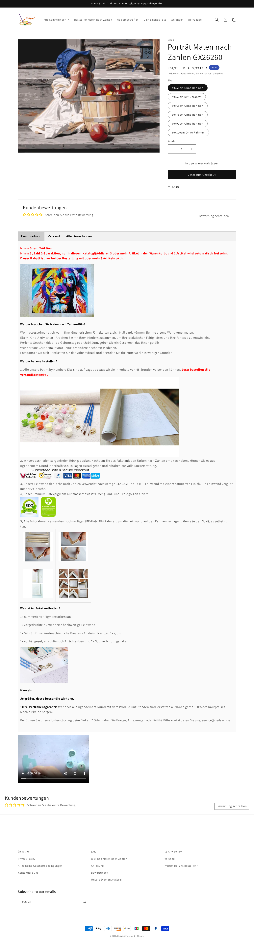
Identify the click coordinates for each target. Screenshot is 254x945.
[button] (56, 19)
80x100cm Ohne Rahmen (188, 132)
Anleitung (97, 865)
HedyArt (121, 936)
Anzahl (171, 141)
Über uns (24, 852)
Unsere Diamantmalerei (106, 879)
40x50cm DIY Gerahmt (187, 97)
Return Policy (173, 852)
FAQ (93, 852)
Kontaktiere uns (28, 872)
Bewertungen (99, 872)
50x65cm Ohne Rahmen (187, 105)
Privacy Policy (26, 859)
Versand (185, 73)
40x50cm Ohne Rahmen (187, 88)
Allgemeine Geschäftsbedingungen (40, 865)
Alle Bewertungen (79, 236)
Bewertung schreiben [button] (214, 216)
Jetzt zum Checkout (202, 175)
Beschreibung (31, 236)
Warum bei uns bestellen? (181, 865)
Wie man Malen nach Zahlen (109, 859)
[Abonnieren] (84, 902)
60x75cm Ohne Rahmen (187, 114)
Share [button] (176, 186)
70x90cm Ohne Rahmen (187, 123)
